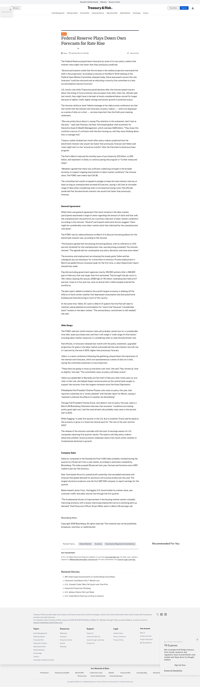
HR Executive (82, 676)
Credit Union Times (96, 673)
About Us (90, 633)
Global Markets (39, 650)
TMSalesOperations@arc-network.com (83, 559)
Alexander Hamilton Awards (89, 2)
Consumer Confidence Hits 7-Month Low (82, 580)
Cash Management (40, 633)
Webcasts (103, 2)
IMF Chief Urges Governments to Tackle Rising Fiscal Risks (90, 577)
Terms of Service (119, 636)
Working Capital (39, 636)
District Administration (98, 676)
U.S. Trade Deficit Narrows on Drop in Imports (84, 596)
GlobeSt (111, 673)
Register (184, 8)
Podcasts (63, 636)
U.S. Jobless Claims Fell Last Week (79, 592)
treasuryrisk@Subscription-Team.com (47, 623)
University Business (116, 676)
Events (62, 643)
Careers (36, 656)
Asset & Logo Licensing (95, 640)
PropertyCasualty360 (62, 673)
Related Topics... (69, 544)
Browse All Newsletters (173, 671)
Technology (37, 653)
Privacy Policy (118, 640)
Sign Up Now (180, 665)
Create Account (146, 636)
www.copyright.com (112, 557)
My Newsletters (146, 643)
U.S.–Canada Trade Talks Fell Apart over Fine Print (86, 584)
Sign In (142, 633)
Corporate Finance (40, 643)
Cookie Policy (118, 633)
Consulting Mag (141, 673)
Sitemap (63, 646)
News (64, 34)
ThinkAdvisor (44, 673)
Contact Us (91, 643)
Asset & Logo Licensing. (126, 559)
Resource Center (114, 2)
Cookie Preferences (126, 682)
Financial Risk (38, 640)
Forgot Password (146, 639)
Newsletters (173, 8)
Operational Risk (39, 646)
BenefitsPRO (79, 673)
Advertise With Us (93, 636)
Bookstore (156, 673)
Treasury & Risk (125, 673)
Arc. (80, 682)
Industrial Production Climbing (78, 588)
